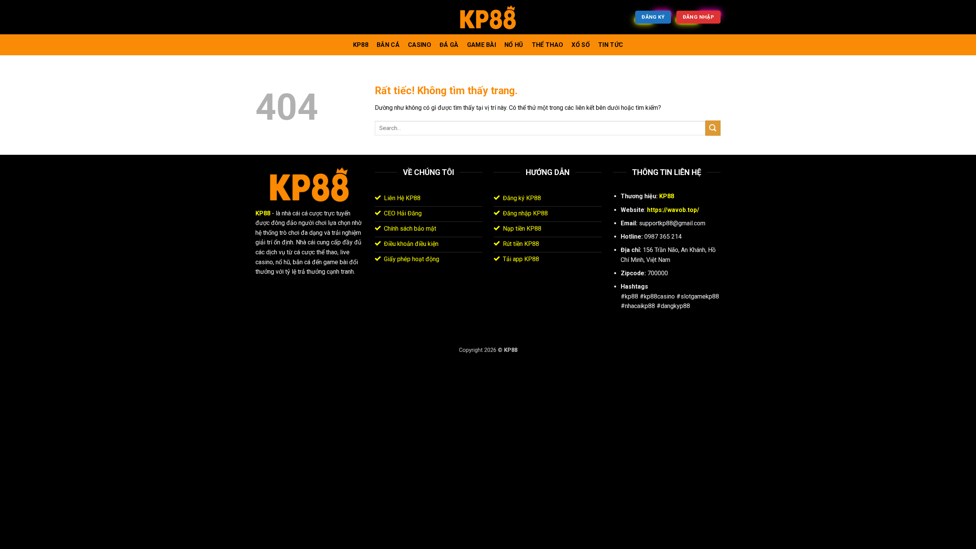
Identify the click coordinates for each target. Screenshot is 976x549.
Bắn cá (388, 44)
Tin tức (610, 44)
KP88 (360, 44)
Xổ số (580, 44)
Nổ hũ (513, 44)
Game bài (481, 44)
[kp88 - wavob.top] (488, 17)
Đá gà (449, 44)
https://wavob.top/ (673, 210)
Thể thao (547, 44)
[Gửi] (713, 127)
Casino (419, 44)
